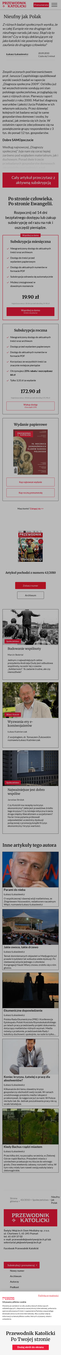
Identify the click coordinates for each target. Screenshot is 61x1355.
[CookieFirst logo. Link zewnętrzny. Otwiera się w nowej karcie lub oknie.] (8, 1298)
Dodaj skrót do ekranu (30, 1347)
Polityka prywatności (48, 1295)
